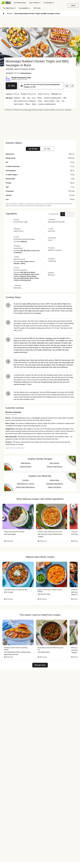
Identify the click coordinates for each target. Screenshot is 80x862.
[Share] (72, 86)
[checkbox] (6, 73)
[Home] (3, 13)
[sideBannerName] (40, 125)
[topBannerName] (40, 22)
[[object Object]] (67, 86)
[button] (40, 213)
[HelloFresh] (6, 2)
